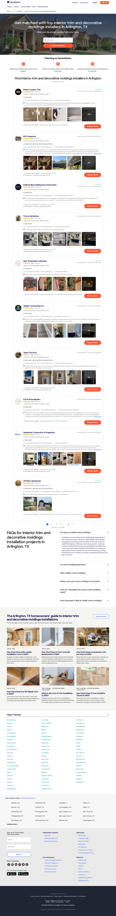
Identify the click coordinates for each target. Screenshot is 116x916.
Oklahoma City (46, 789)
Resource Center (83, 841)
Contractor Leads (50, 869)
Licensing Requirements (85, 853)
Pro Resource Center (51, 866)
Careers (80, 866)
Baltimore (45, 726)
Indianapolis (11, 789)
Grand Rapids (46, 736)
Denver (9, 756)
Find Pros (47, 835)
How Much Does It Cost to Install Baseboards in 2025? (56, 653)
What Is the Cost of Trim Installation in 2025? (57, 694)
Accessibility (67, 901)
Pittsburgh (80, 730)
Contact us (81, 875)
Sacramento (11, 743)
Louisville (44, 720)
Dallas (78, 746)
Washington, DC (89, 820)
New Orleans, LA (65, 812)
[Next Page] (73, 524)
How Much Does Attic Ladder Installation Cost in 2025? (19, 653)
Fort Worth (80, 753)
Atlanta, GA (15, 803)
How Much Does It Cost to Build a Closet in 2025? (90, 694)
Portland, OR (40, 816)
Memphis (79, 736)
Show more (97, 153)
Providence (80, 733)
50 (69, 524)
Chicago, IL (63, 803)
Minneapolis (45, 740)
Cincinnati (45, 779)
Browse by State (28, 798)
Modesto (10, 740)
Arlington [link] (19, 11)
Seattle (78, 776)
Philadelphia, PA (17, 816)
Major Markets (14, 714)
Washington (11, 763)
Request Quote (92, 126)
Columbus (45, 785)
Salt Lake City (81, 763)
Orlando (10, 776)
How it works (82, 860)
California (52, 901)
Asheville (44, 763)
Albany (43, 756)
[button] (30, 114)
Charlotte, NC (40, 803)
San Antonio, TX (89, 816)
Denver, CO (15, 807)
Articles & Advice (42, 7)
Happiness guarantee (85, 877)
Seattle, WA (63, 820)
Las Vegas (45, 753)
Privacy (47, 901)
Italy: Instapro (58, 896)
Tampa (9, 779)
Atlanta (9, 782)
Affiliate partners (83, 880)
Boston (44, 730)
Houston (79, 756)
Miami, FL (86, 807)
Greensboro (45, 769)
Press (80, 869)
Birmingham (11, 720)
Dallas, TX (86, 803)
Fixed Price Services (51, 841)
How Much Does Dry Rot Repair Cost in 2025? (22, 693)
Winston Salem (46, 776)
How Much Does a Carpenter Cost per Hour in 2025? (91, 653)
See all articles (101, 616)
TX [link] (13, 11)
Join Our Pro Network (51, 863)
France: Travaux (34, 896)
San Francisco (12, 749)
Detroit (44, 733)
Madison (79, 779)
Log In (95, 2)
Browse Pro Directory (51, 838)
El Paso (78, 749)
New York (44, 759)
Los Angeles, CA (65, 807)
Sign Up (104, 2)
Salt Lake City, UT (65, 816)
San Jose (10, 753)
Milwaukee (80, 782)
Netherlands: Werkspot (70, 896)
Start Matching (58, 45)
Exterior (16, 7)
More (34, 7)
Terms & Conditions (69, 905)
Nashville (79, 740)
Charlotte (45, 766)
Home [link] (9, 11)
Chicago (10, 785)
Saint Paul (45, 743)
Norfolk (78, 766)
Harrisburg (80, 723)
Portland (79, 720)
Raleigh (44, 772)
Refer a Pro (81, 844)
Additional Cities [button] (12, 824)
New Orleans (46, 723)
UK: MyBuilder (82, 896)
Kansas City (45, 746)
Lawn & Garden (26, 7)
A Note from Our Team (85, 850)
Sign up (19, 854)
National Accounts (50, 872)
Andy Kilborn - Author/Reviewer (53, 688)
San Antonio (80, 759)
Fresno (9, 730)
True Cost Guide (83, 838)
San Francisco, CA (41, 820)
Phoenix (10, 723)
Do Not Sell (59, 901)
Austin (78, 743)
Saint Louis (45, 749)
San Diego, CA (16, 820)
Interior (9, 7)
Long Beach (11, 733)
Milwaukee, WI (16, 812)
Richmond (80, 769)
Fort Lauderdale (13, 766)
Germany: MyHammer (47, 896)
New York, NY (88, 812)
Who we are (82, 863)
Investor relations (83, 872)
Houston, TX (39, 807)
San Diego (10, 746)
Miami (9, 772)
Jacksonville (11, 769)
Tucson (9, 726)
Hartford (10, 759)
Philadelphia (80, 726)
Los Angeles (11, 736)
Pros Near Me (82, 847)
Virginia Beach (81, 772)
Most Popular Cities (12, 798)
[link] (58, 92)
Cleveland (45, 782)
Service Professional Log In (53, 860)
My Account (82, 835)
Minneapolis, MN (41, 812)
